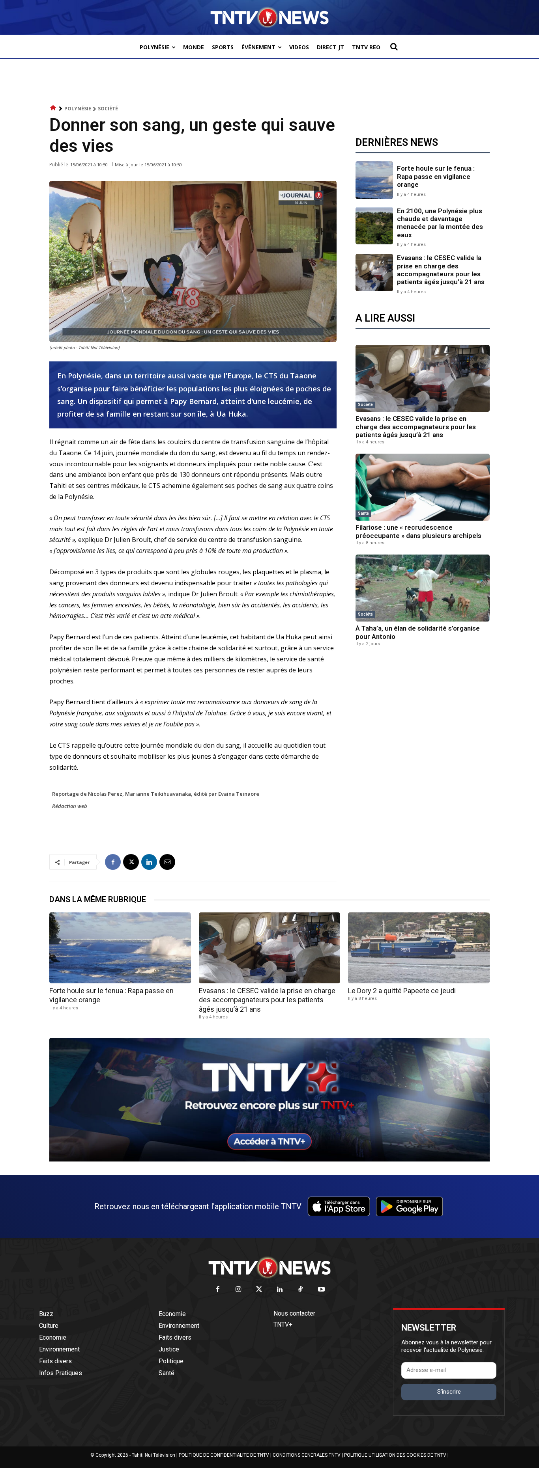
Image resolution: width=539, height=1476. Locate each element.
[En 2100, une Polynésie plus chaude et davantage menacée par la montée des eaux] (374, 225)
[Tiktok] (300, 1289)
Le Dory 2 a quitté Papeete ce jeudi (402, 990)
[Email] (167, 862)
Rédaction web (69, 806)
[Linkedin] (149, 862)
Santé (363, 513)
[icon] (53, 108)
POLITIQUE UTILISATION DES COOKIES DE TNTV (395, 1455)
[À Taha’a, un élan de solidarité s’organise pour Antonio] (423, 588)
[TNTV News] (269, 1267)
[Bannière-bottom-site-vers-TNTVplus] (269, 1159)
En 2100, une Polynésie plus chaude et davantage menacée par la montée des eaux (440, 223)
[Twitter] (259, 1289)
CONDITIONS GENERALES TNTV (307, 1455)
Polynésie (77, 108)
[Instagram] (238, 1289)
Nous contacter (294, 1313)
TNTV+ (282, 1324)
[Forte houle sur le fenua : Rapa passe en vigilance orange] (374, 180)
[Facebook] (113, 862)
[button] (393, 46)
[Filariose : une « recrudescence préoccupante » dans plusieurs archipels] (423, 487)
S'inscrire (449, 1391)
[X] (131, 862)
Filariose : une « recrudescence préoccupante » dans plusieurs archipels (418, 531)
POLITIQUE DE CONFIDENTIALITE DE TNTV (224, 1455)
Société (108, 108)
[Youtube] (321, 1289)
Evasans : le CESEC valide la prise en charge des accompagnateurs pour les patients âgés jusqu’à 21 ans (441, 270)
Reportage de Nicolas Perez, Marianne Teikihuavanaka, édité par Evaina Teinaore (155, 793)
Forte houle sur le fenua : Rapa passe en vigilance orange (436, 176)
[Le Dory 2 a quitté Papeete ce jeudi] (419, 947)
